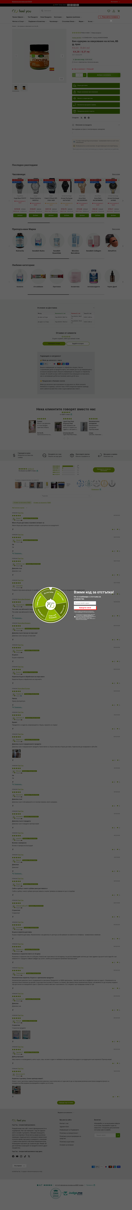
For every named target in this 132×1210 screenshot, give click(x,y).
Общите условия (87, 615)
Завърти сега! (85, 608)
